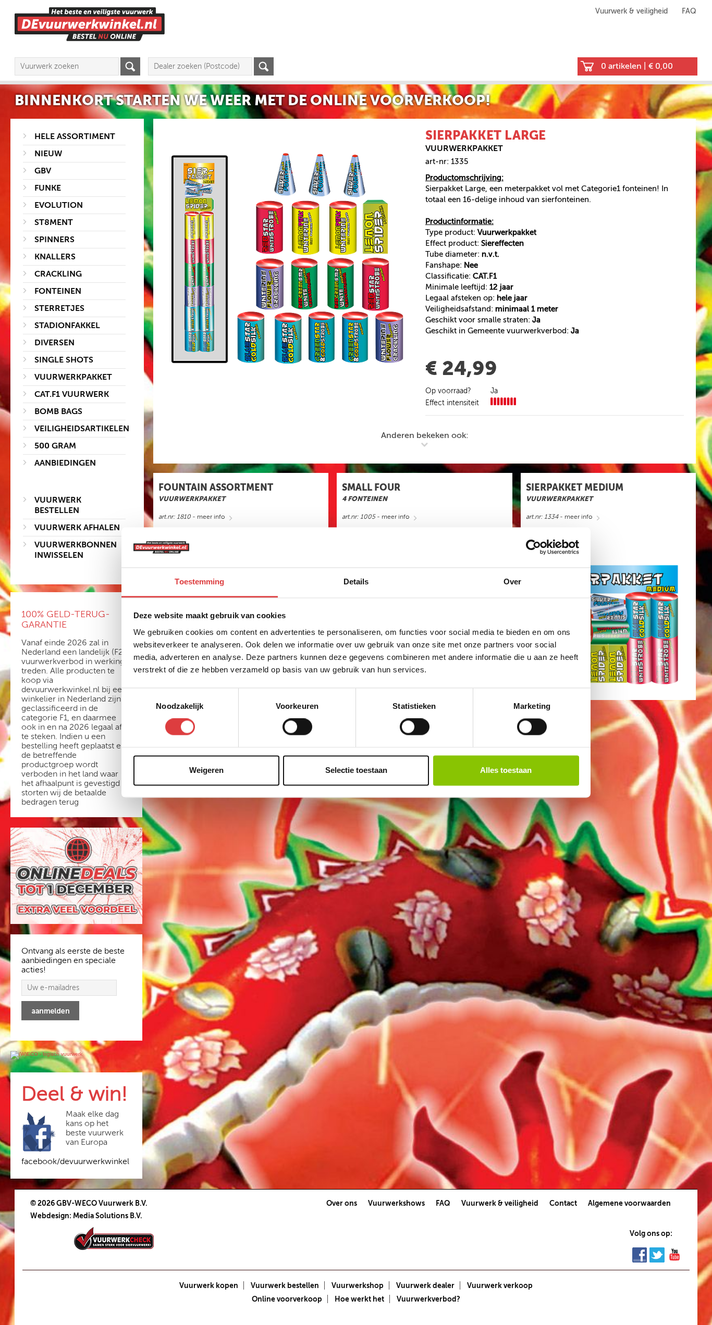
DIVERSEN (54, 342)
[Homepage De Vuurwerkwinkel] (90, 24)
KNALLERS (55, 256)
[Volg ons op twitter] (657, 1254)
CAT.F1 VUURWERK (71, 394)
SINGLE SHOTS (63, 360)
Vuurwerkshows (396, 1203)
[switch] (297, 727)
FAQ (689, 11)
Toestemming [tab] (199, 581)
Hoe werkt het (359, 1299)
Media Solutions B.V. (107, 1215)
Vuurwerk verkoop (500, 1285)
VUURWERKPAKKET (73, 377)
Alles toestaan (506, 770)
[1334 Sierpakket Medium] (608, 624)
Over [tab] (512, 581)
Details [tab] (356, 581)
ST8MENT (53, 222)
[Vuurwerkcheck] (114, 1238)
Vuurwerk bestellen (285, 1285)
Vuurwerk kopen (208, 1285)
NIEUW (48, 153)
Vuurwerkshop (358, 1285)
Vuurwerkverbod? (428, 1299)
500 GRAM (55, 446)
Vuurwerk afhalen (77, 527)
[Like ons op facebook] (639, 1254)
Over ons (341, 1203)
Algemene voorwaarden (629, 1203)
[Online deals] (76, 876)
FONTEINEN (57, 291)
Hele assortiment (74, 136)
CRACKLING (58, 274)
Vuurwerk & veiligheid (631, 11)
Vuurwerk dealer (425, 1285)
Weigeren (206, 770)
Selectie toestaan (356, 770)
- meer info (191, 516)
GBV (42, 171)
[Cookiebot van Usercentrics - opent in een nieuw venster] (533, 547)
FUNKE (47, 188)
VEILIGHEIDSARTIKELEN (81, 428)
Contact (563, 1203)
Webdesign (49, 1215)
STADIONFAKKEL (67, 325)
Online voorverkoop (287, 1299)
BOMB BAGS (58, 411)
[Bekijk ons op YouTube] (674, 1254)
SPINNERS (54, 239)
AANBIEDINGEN (65, 463)
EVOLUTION (58, 205)
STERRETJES (59, 308)
